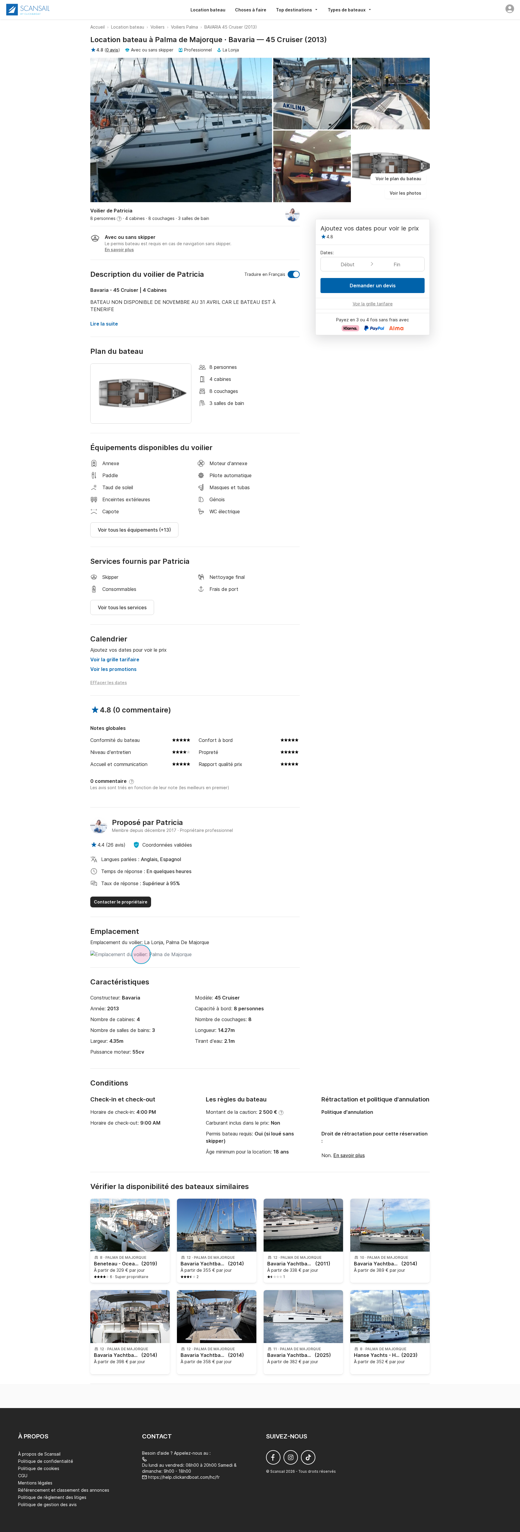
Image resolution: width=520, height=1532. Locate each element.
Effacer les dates (108, 682)
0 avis (112, 49)
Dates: (327, 252)
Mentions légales (35, 1482)
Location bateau (207, 9)
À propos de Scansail (39, 1453)
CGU (22, 1475)
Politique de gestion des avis (47, 1504)
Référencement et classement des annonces (63, 1490)
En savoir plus (349, 1155)
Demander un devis (373, 286)
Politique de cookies (38, 1468)
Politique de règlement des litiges (52, 1497)
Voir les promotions (113, 669)
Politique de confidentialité (45, 1461)
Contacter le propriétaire (120, 901)
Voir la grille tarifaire (114, 659)
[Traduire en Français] (294, 274)
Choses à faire (250, 9)
